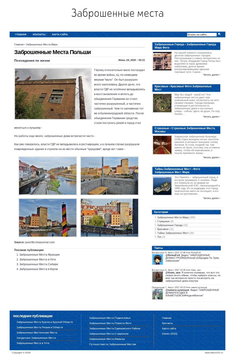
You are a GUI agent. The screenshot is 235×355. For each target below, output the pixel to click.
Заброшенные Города (169, 225)
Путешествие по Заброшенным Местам (112, 344)
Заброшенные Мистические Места (37, 332)
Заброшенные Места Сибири (39, 264)
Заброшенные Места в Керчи (39, 269)
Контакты (39, 34)
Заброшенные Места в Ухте (38, 259)
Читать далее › (211, 74)
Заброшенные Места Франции (40, 254)
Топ (159, 236)
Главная (20, 34)
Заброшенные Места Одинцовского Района (114, 328)
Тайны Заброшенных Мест (173, 233)
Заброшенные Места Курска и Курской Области (45, 322)
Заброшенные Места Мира (41, 44)
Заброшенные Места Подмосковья (109, 318)
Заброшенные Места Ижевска (107, 339)
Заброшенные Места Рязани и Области (40, 327)
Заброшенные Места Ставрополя (109, 333)
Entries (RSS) (169, 333)
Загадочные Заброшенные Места (36, 337)
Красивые (163, 229)
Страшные (163, 221)
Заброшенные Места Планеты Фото (110, 323)
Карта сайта (60, 34)
